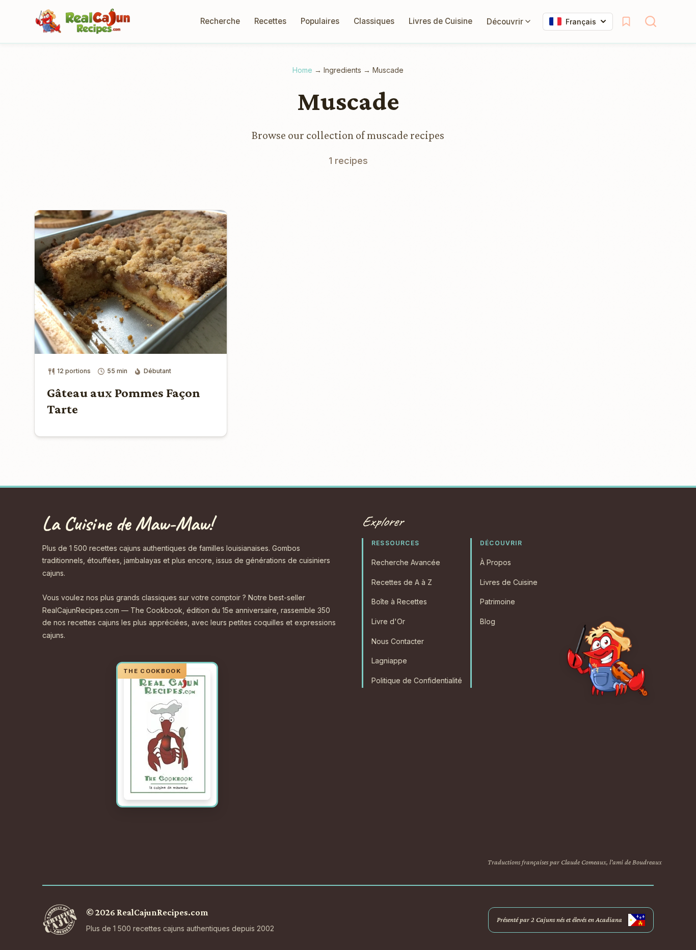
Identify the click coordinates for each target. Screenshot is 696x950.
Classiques (374, 21)
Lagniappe (389, 660)
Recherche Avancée (405, 562)
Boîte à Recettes (399, 601)
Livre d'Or (388, 621)
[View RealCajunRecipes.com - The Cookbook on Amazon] (167, 734)
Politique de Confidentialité (416, 680)
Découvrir (505, 21)
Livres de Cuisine (440, 21)
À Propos (495, 562)
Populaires (320, 21)
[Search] (650, 21)
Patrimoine (497, 601)
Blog (487, 621)
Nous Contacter (397, 641)
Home (302, 70)
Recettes (270, 21)
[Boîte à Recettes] (626, 21)
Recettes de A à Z (401, 582)
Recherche (220, 21)
